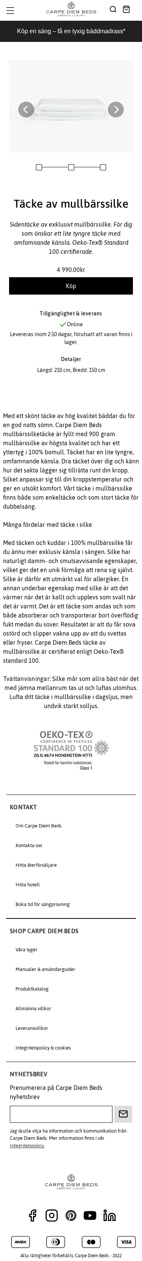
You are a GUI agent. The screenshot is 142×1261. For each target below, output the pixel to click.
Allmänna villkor (33, 1008)
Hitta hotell (28, 884)
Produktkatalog (32, 989)
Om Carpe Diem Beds (38, 826)
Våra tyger (26, 949)
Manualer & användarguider (45, 969)
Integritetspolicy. (27, 1145)
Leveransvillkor (32, 1028)
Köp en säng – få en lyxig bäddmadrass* (71, 31)
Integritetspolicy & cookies (43, 1048)
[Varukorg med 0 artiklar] (126, 10)
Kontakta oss (29, 845)
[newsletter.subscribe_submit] (123, 1114)
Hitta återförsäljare (36, 865)
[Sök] (113, 10)
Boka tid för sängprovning (43, 904)
